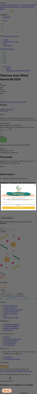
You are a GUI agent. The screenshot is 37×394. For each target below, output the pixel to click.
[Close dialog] (35, 185)
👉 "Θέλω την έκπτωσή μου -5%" (18, 207)
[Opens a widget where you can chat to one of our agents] (7, 391)
